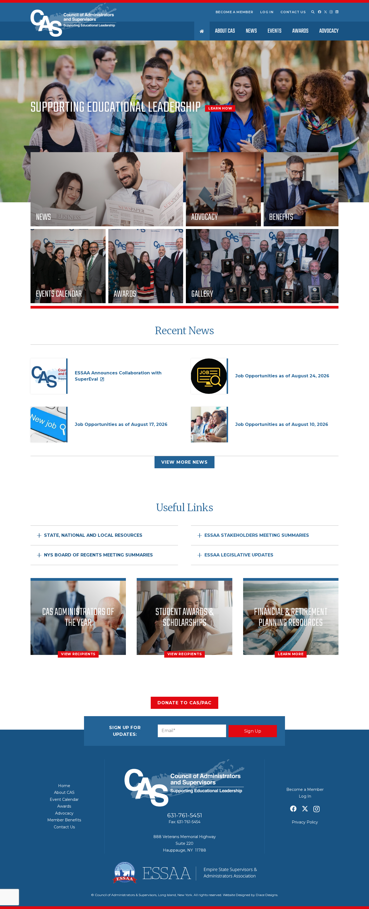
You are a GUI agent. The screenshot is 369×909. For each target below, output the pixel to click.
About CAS (64, 792)
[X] (325, 12)
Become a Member (234, 12)
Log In (267, 12)
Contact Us (293, 12)
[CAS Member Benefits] (301, 189)
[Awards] (146, 266)
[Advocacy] (223, 189)
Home (64, 785)
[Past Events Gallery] (262, 266)
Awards (64, 806)
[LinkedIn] (337, 11)
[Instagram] (331, 12)
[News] (107, 189)
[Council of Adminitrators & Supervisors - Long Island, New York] (74, 20)
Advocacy (64, 813)
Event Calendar (64, 799)
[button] (312, 12)
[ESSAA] (184, 872)
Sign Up (252, 731)
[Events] (68, 266)
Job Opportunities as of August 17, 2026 (121, 424)
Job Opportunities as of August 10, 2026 (281, 424)
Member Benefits (64, 820)
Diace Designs (266, 895)
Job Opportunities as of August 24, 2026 (282, 375)
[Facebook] (319, 11)
